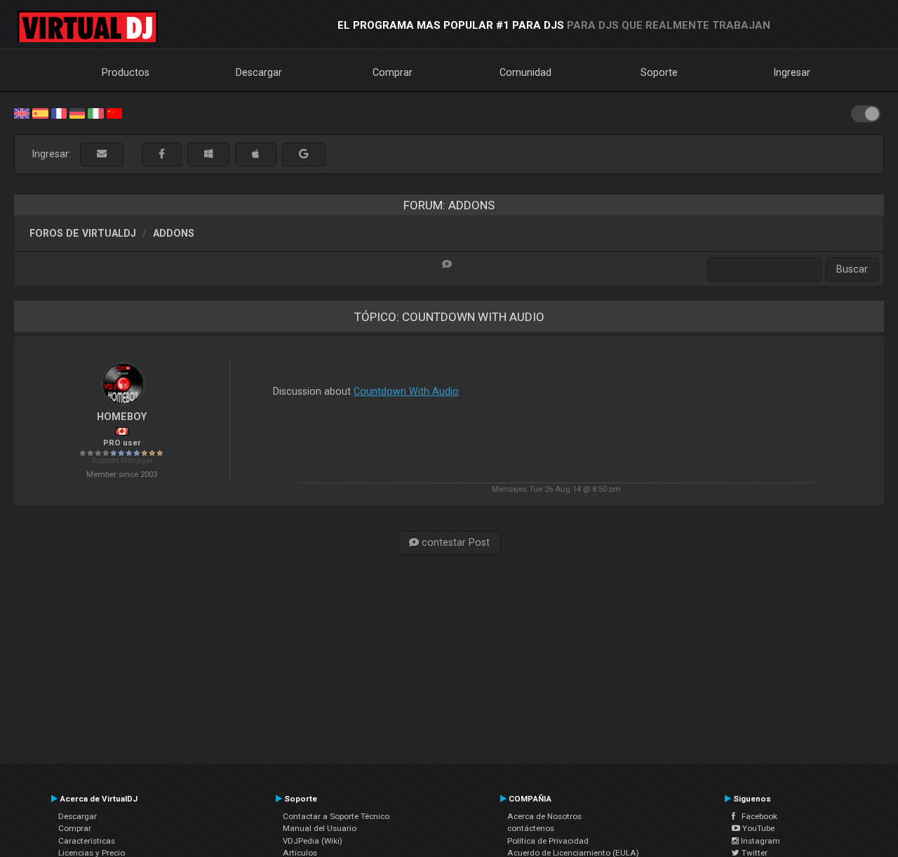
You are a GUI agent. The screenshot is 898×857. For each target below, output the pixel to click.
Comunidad (525, 72)
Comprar (393, 72)
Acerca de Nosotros (544, 816)
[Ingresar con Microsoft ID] (208, 154)
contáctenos (530, 828)
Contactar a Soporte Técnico (336, 816)
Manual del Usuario (319, 828)
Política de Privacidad (548, 841)
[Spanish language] (40, 112)
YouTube (757, 828)
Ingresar (792, 72)
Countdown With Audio (406, 391)
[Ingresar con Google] (304, 154)
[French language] (59, 112)
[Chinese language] (114, 112)
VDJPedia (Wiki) (312, 841)
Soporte (659, 72)
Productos (125, 72)
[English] (21, 112)
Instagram (759, 841)
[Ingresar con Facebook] (162, 154)
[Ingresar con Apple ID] (255, 154)
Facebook (756, 816)
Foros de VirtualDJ (82, 233)
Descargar (259, 72)
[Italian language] (95, 112)
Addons (173, 233)
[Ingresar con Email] (101, 154)
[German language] (77, 112)
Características (86, 841)
